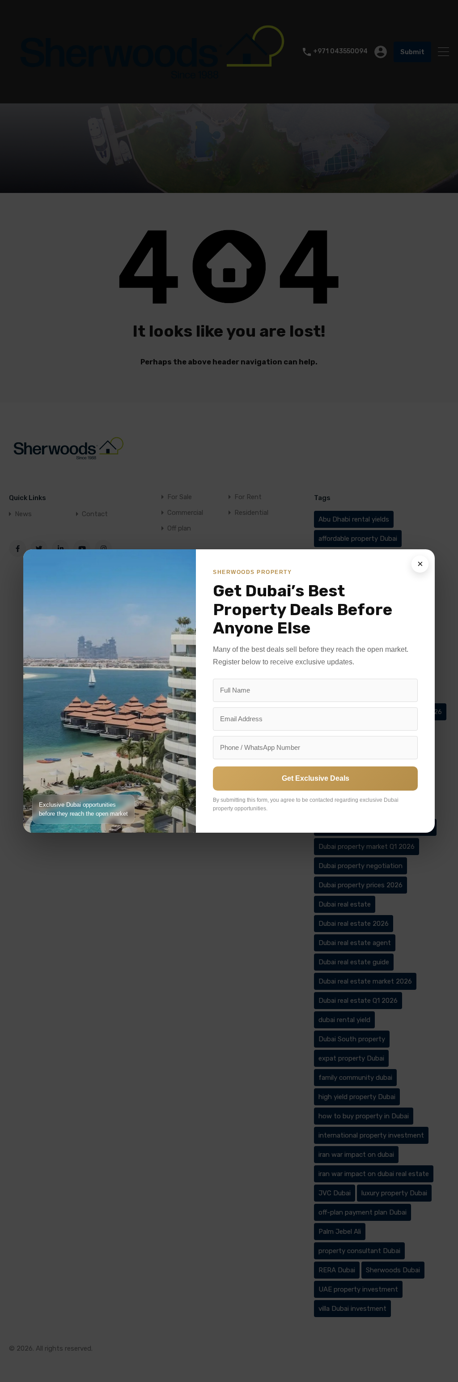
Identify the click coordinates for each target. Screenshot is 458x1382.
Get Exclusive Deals (315, 778)
